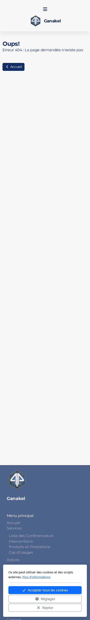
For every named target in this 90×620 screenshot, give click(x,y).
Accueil (15, 67)
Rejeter (48, 607)
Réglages (48, 599)
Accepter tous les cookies (48, 590)
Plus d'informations (36, 577)
